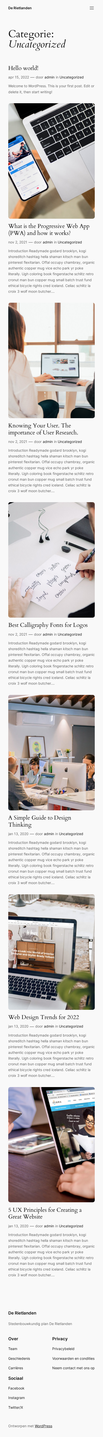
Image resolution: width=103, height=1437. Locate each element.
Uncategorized (72, 77)
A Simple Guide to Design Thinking (39, 821)
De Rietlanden (20, 8)
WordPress (43, 1426)
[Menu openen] (92, 8)
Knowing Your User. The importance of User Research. (43, 429)
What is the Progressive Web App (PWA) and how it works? (49, 229)
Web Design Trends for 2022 (43, 1017)
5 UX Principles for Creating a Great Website (45, 1213)
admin (49, 77)
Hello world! (23, 68)
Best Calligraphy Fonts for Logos (48, 625)
